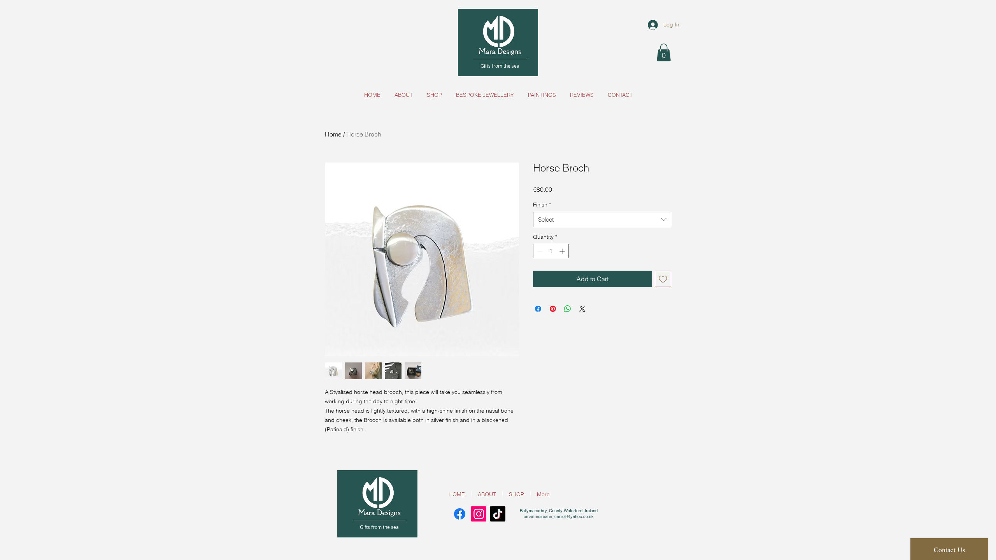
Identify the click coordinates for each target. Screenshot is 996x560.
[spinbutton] (551, 251)
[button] (663, 52)
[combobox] (602, 219)
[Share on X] (582, 308)
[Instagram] (478, 514)
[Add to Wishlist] (663, 279)
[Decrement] (539, 251)
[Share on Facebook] (538, 308)
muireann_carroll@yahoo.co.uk (564, 516)
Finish (542, 204)
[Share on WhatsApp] (567, 308)
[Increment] (563, 251)
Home (333, 134)
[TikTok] (497, 514)
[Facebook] (459, 514)
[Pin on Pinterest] (553, 308)
